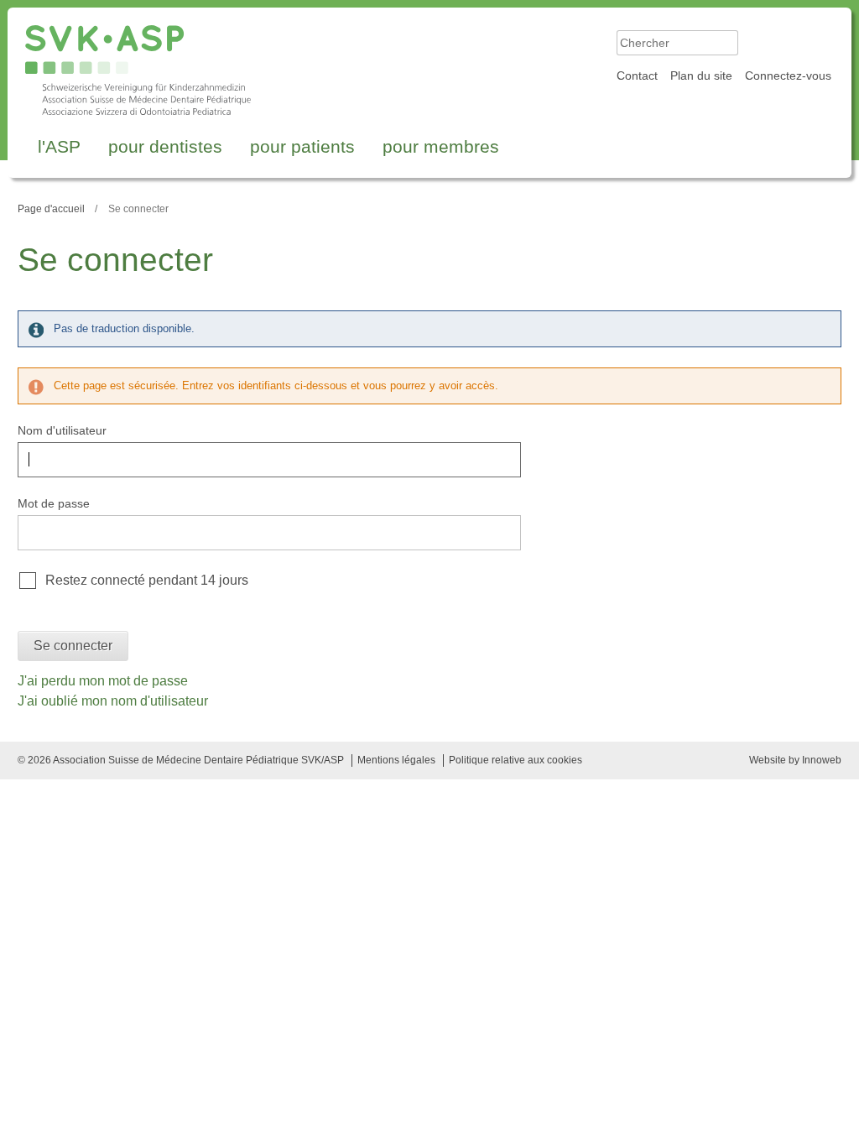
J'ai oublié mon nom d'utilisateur (113, 701)
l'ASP (59, 146)
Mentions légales (396, 760)
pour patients (302, 146)
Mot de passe (54, 503)
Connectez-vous (788, 75)
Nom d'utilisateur (62, 431)
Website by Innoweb (795, 760)
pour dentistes (165, 146)
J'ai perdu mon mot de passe (103, 681)
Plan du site (701, 75)
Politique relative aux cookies (515, 760)
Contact (637, 75)
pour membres (441, 146)
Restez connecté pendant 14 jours (146, 580)
